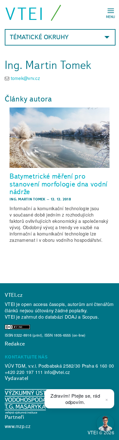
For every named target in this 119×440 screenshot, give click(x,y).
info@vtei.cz (57, 372)
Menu (110, 17)
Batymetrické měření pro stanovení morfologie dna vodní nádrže (59, 184)
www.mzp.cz (17, 426)
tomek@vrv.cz (25, 78)
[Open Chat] (105, 423)
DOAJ (71, 317)
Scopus (90, 317)
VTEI (25, 14)
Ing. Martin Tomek (28, 199)
